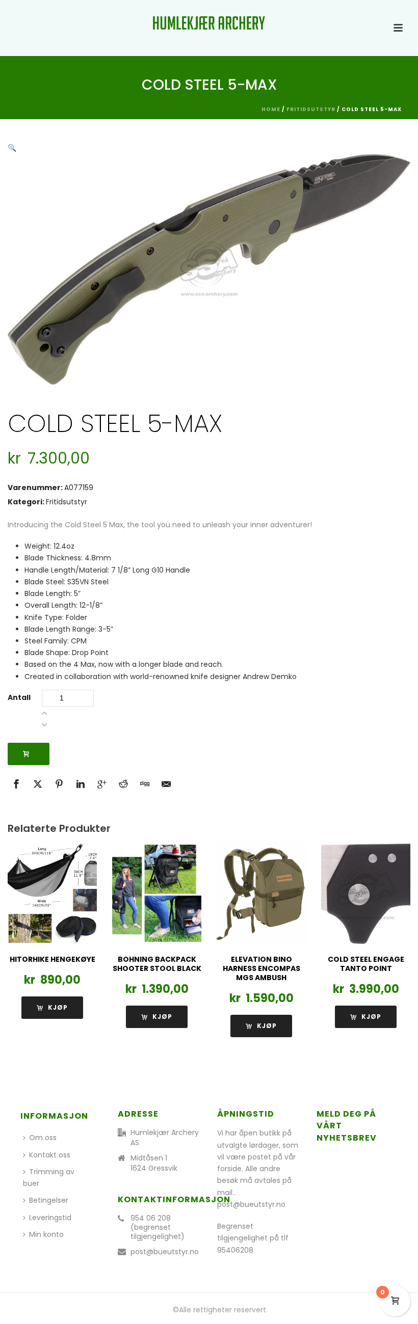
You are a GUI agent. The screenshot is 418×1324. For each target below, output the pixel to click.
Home (271, 109)
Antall (19, 697)
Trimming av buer (48, 1177)
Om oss (43, 1137)
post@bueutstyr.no (164, 1251)
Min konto (46, 1234)
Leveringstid (50, 1217)
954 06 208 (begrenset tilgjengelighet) (157, 1227)
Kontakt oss (49, 1155)
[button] (12, 148)
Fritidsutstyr (310, 109)
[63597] (28, 754)
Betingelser (48, 1200)
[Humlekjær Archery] (209, 23)
